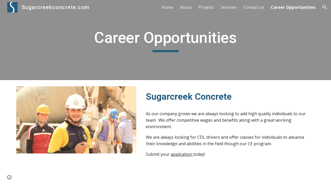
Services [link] (229, 7)
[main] (165, 40)
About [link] (186, 7)
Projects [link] (206, 7)
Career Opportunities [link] (293, 7)
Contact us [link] (253, 7)
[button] (325, 7)
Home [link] (167, 7)
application (182, 154)
